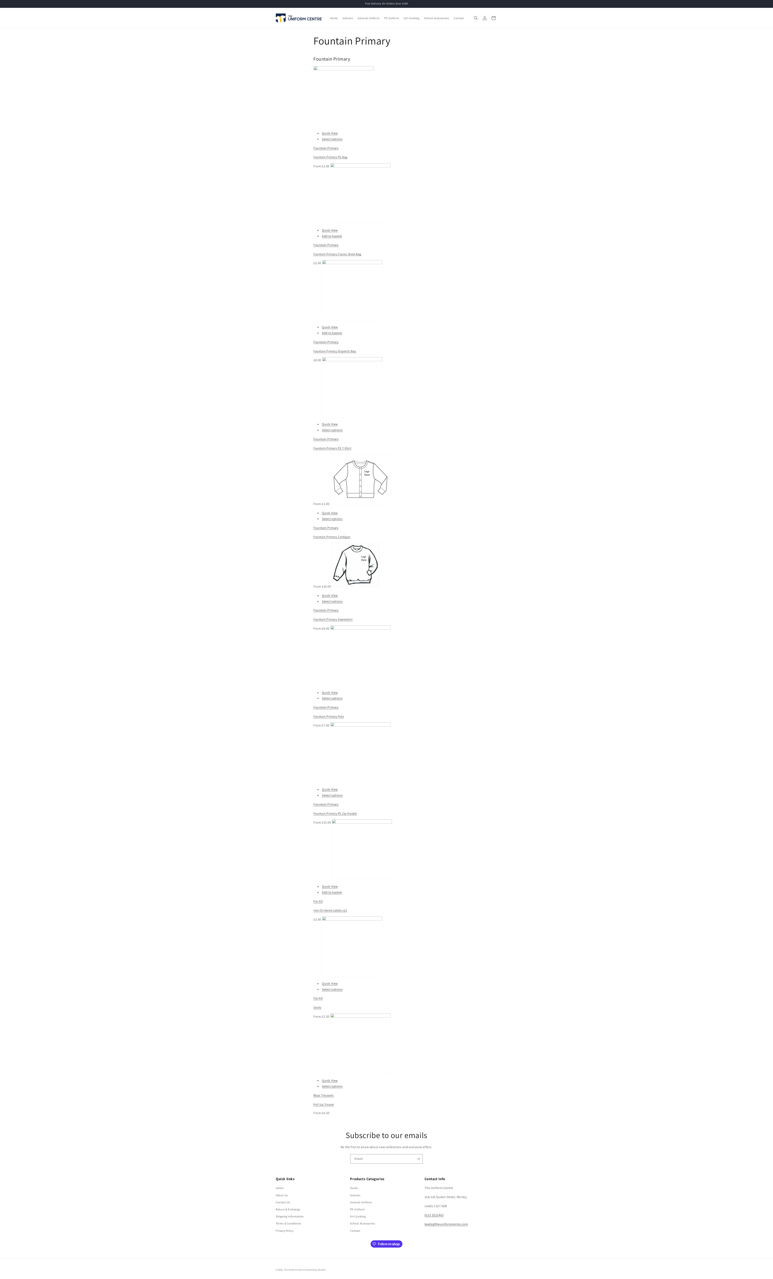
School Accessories (362, 1223)
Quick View (330, 133)
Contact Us (283, 1202)
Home (279, 1188)
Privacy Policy (284, 1230)
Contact (355, 1230)
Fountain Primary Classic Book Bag (337, 254)
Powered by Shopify (315, 1269)
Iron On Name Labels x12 (330, 910)
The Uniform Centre (294, 1269)
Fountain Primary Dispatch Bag (334, 351)
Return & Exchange (288, 1209)
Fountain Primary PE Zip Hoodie (335, 813)
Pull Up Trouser (323, 1104)
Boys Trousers (323, 1095)
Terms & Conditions (288, 1223)
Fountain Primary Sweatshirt (332, 619)
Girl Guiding (358, 1216)
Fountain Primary (326, 148)
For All (318, 901)
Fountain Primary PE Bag (330, 157)
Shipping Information (290, 1216)
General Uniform (361, 1202)
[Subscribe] (418, 1159)
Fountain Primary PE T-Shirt (332, 448)
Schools (355, 1195)
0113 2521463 (434, 1215)
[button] (475, 18)
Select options (332, 139)
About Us (282, 1195)
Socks (317, 1007)
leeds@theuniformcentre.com (446, 1224)
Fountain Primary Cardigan (331, 537)
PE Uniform (357, 1209)
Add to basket (332, 236)
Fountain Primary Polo (328, 716)
